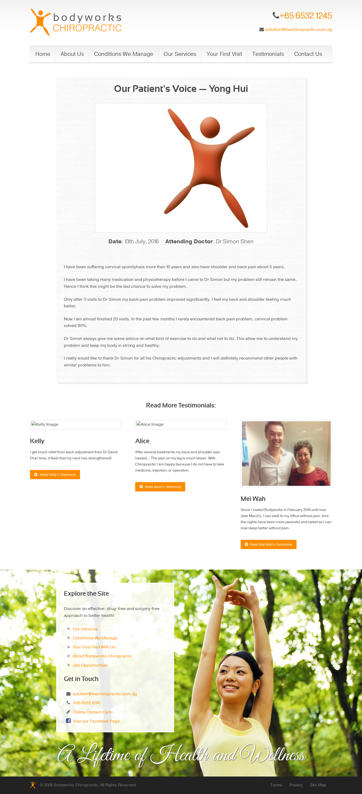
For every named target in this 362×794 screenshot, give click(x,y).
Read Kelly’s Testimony (58, 474)
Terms (276, 785)
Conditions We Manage (123, 54)
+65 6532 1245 (86, 703)
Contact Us (308, 54)
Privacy (295, 785)
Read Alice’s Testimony (163, 487)
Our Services (180, 54)
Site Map (318, 785)
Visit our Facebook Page (96, 721)
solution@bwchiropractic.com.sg (298, 29)
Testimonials (268, 54)
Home (42, 54)
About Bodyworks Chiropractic (102, 656)
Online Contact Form (93, 712)
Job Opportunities (90, 665)
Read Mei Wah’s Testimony (271, 544)
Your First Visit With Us (94, 647)
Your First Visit (224, 54)
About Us (72, 54)
